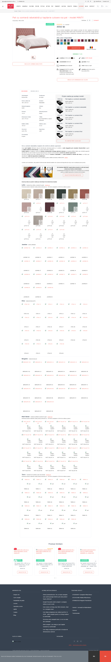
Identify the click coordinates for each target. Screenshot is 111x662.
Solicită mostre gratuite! (73, 175)
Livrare (15, 603)
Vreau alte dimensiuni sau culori (77, 79)
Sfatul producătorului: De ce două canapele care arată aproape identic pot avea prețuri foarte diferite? (55, 597)
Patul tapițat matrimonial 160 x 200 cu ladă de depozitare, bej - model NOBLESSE (66, 564)
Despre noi (16, 594)
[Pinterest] (90, 20)
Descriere (24, 91)
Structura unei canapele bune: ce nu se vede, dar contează (55, 620)
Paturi (19, 11)
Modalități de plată (19, 600)
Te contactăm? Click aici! (73, 140)
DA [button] (105, 656)
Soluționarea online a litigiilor (79, 645)
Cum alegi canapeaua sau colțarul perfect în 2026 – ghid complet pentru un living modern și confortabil (56, 614)
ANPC (70, 645)
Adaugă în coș (76, 48)
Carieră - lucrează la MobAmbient (81, 607)
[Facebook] (88, 20)
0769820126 (21, 1)
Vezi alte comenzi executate (33, 64)
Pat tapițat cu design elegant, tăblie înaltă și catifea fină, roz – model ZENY (44, 564)
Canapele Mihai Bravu (85, 594)
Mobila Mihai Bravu (85, 597)
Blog (15, 615)
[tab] (24, 91)
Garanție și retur (18, 606)
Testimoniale (76, 613)
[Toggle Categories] (3, 6)
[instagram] (88, 1)
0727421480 (76, 597)
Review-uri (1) (35, 91)
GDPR (15, 609)
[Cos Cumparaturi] (104, 6)
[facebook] (85, 1)
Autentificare (98, 1)
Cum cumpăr (17, 597)
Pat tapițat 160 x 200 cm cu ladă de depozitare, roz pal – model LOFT (22, 564)
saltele (66, 157)
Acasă (15, 11)
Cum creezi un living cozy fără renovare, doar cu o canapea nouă (56, 608)
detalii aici (47, 185)
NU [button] (94, 656)
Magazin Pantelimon (85, 600)
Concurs (74, 610)
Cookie (15, 612)
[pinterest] (90, 1)
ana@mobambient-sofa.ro (9, 1)
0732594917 (75, 594)
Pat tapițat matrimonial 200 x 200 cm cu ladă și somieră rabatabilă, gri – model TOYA (88, 564)
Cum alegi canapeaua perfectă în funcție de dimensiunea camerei (55, 630)
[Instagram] (77, 641)
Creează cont (106, 1)
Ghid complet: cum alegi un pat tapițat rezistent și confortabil (54, 625)
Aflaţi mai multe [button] (58, 656)
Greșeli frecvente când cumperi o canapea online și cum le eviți (55, 603)
